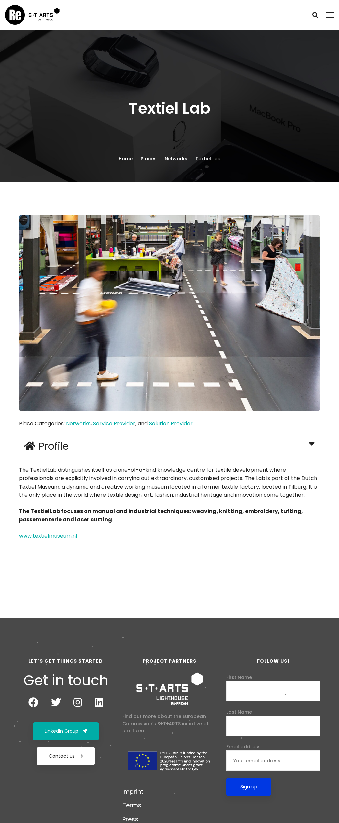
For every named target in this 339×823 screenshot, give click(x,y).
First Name (239, 677)
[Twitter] (56, 702)
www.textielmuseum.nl (48, 536)
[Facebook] (33, 702)
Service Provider (114, 423)
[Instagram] (78, 702)
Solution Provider (171, 423)
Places (149, 158)
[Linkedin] (99, 702)
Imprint (132, 791)
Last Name (239, 712)
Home (126, 158)
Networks (176, 158)
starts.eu (133, 730)
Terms (131, 805)
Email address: (244, 746)
